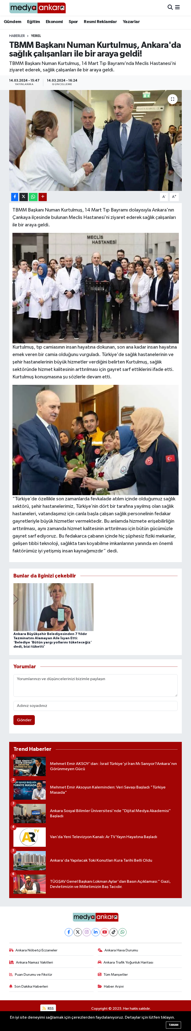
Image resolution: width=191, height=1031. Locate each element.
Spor (73, 22)
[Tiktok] (113, 932)
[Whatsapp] (122, 932)
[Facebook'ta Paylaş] (14, 197)
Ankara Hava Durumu (121, 950)
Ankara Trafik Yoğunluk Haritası (128, 962)
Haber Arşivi (114, 986)
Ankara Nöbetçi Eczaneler (36, 950)
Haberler (17, 36)
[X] (78, 932)
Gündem (12, 22)
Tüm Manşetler (115, 974)
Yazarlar (131, 22)
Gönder (24, 720)
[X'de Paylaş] (23, 197)
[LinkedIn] (96, 932)
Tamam (173, 1025)
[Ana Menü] (177, 8)
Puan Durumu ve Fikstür (33, 974)
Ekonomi (54, 22)
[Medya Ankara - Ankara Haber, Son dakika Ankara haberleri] (37, 8)
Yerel (36, 36)
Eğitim (33, 22)
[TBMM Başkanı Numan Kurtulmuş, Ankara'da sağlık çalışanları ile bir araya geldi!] (95, 140)
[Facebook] (69, 932)
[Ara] (170, 8)
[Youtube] (104, 932)
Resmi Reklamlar (100, 22)
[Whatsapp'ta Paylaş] (33, 197)
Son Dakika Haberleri (31, 986)
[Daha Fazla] (43, 197)
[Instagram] (87, 932)
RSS (50, 1008)
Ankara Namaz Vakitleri (34, 962)
